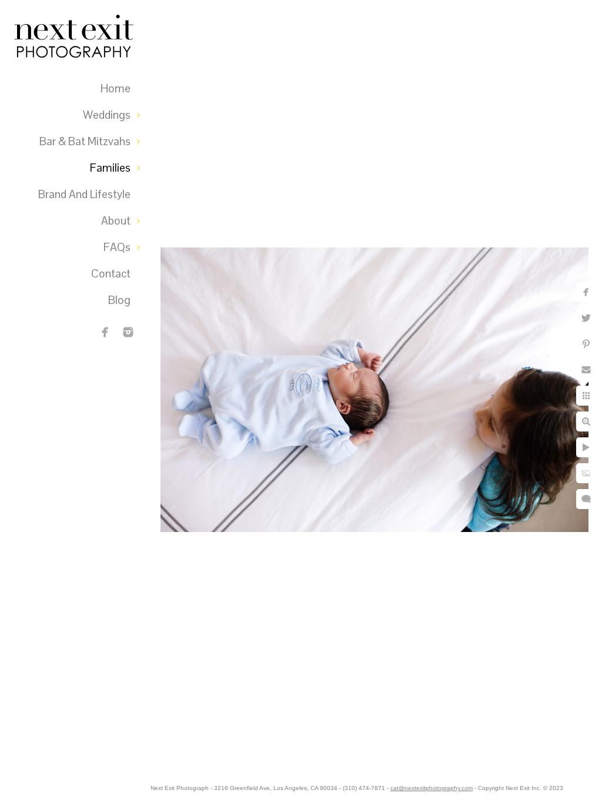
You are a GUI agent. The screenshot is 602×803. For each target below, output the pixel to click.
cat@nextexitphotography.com (431, 788)
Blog (119, 300)
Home (116, 88)
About (116, 220)
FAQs (117, 247)
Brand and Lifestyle (84, 194)
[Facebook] (105, 332)
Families (110, 167)
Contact (111, 273)
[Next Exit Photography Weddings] (128, 332)
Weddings (107, 115)
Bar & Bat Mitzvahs (85, 141)
